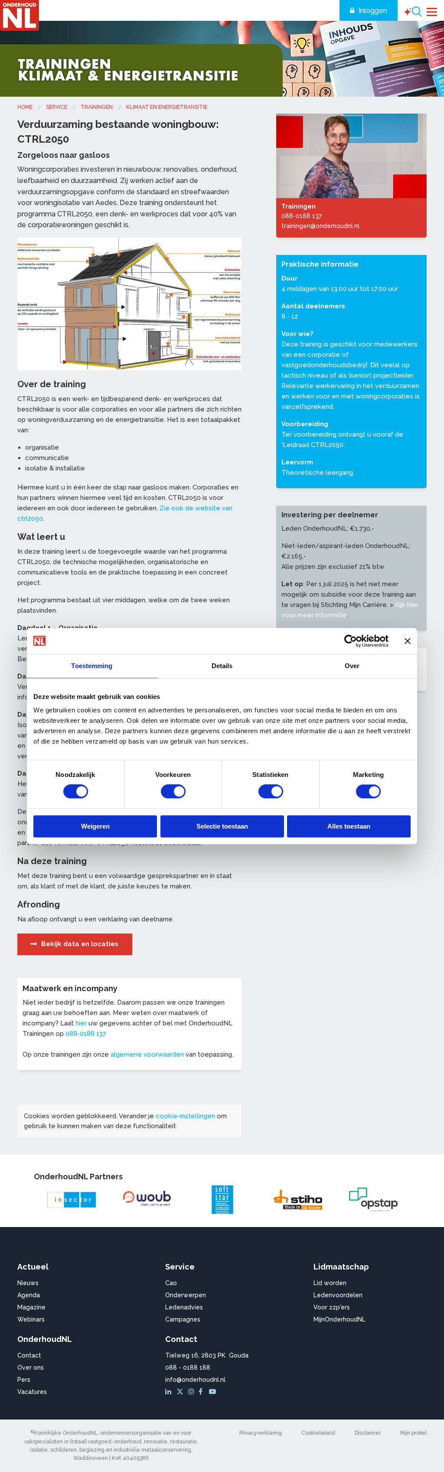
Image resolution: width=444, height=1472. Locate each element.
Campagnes (182, 1319)
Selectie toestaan (222, 826)
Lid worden (329, 1282)
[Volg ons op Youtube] (213, 1392)
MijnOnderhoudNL (339, 1319)
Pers (23, 1379)
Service (56, 107)
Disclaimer (368, 1433)
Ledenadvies (184, 1307)
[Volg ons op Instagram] (192, 1392)
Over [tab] (352, 665)
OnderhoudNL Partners (78, 1176)
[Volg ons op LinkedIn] (169, 1392)
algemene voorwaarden (147, 1054)
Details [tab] (222, 665)
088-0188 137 (85, 1034)
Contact (29, 1355)
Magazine (31, 1307)
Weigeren (95, 826)
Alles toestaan (348, 826)
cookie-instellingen (185, 1116)
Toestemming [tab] (91, 665)
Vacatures (32, 1391)
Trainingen (97, 107)
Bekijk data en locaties (79, 944)
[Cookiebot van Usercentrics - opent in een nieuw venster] (350, 640)
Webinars (31, 1319)
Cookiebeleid (318, 1433)
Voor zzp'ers (331, 1307)
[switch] (173, 792)
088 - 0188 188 (187, 1367)
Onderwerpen (185, 1295)
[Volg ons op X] (181, 1392)
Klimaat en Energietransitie (166, 107)
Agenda (28, 1295)
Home (25, 107)
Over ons (30, 1367)
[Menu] (432, 10)
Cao (171, 1282)
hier (81, 1023)
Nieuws (28, 1282)
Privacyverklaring (260, 1433)
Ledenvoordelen (337, 1295)
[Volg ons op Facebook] (203, 1392)
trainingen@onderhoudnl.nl (320, 225)
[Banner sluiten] (408, 641)
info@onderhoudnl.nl (195, 1379)
